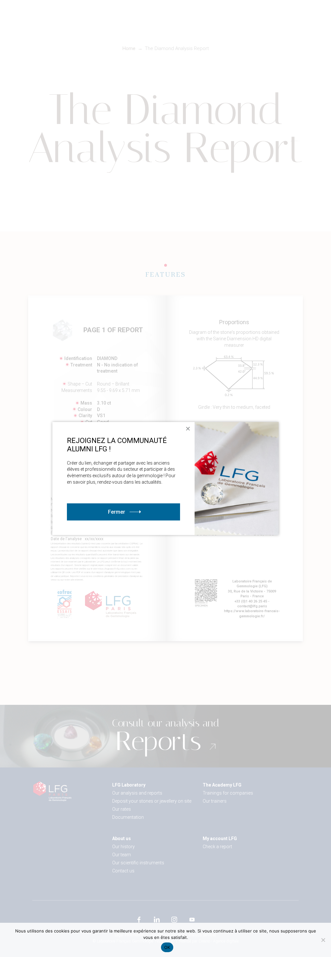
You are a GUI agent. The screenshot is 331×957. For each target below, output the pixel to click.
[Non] (323, 940)
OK (167, 947)
